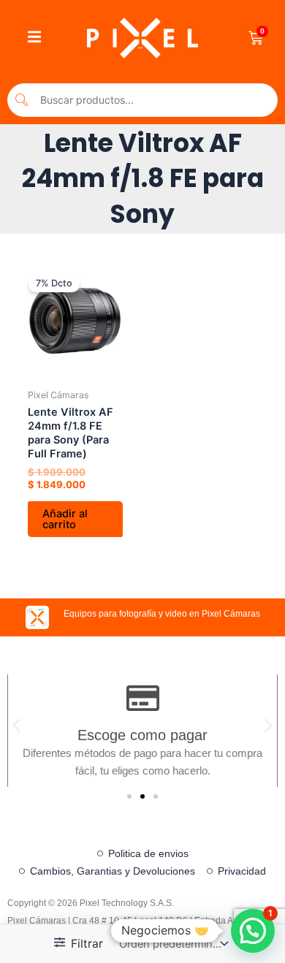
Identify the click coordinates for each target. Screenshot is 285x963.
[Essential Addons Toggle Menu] (34, 38)
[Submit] (22, 100)
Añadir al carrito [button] (65, 519)
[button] (16, 726)
